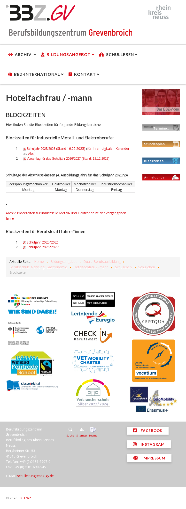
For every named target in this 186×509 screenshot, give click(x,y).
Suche (70, 435)
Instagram (152, 444)
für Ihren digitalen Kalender (108, 148)
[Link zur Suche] (70, 429)
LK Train (24, 498)
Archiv (23, 54)
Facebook (151, 430)
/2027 (43, 247)
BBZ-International (37, 74)
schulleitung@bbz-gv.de (35, 475)
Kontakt (85, 74)
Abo (31, 153)
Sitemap (81, 435)
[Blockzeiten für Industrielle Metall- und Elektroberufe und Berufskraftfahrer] (161, 160)
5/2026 (43, 242)
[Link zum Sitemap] (81, 429)
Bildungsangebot (68, 54)
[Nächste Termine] (161, 127)
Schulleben (120, 54)
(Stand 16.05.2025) (56, 148)
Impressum (153, 458)
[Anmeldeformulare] (161, 177)
